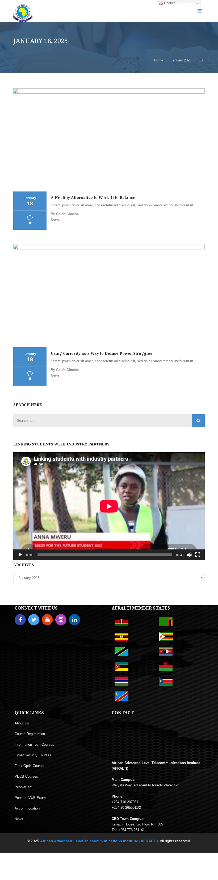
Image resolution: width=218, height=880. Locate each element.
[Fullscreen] (197, 554)
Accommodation (27, 808)
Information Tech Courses (34, 744)
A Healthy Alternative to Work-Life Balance (93, 197)
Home (158, 60)
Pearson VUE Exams (31, 798)
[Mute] (189, 554)
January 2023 (181, 60)
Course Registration (30, 734)
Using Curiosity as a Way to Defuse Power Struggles (101, 353)
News (55, 220)
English (169, 3)
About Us (22, 723)
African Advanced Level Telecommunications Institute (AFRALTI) (99, 841)
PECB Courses (26, 776)
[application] (109, 506)
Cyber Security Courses (33, 755)
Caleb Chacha (67, 214)
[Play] (20, 554)
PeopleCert (23, 787)
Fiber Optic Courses (30, 766)
